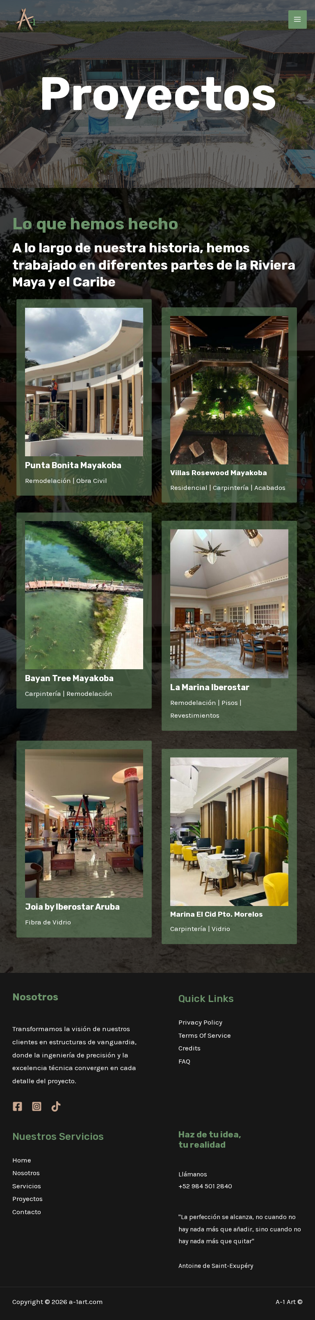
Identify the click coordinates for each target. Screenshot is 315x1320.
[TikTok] (56, 1106)
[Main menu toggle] (297, 19)
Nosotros (26, 1173)
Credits (189, 1048)
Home (21, 1160)
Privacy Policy (200, 1022)
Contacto (26, 1212)
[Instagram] (37, 1106)
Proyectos (27, 1198)
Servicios (26, 1186)
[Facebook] (17, 1106)
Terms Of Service (204, 1035)
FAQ (184, 1061)
